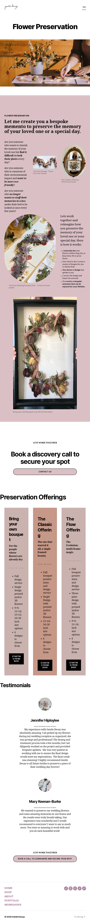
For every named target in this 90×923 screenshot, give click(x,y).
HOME (8, 888)
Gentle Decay (18, 917)
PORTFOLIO (11, 900)
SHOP (8, 892)
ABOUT (9, 896)
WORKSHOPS (12, 904)
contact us (45, 472)
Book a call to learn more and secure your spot (45, 859)
